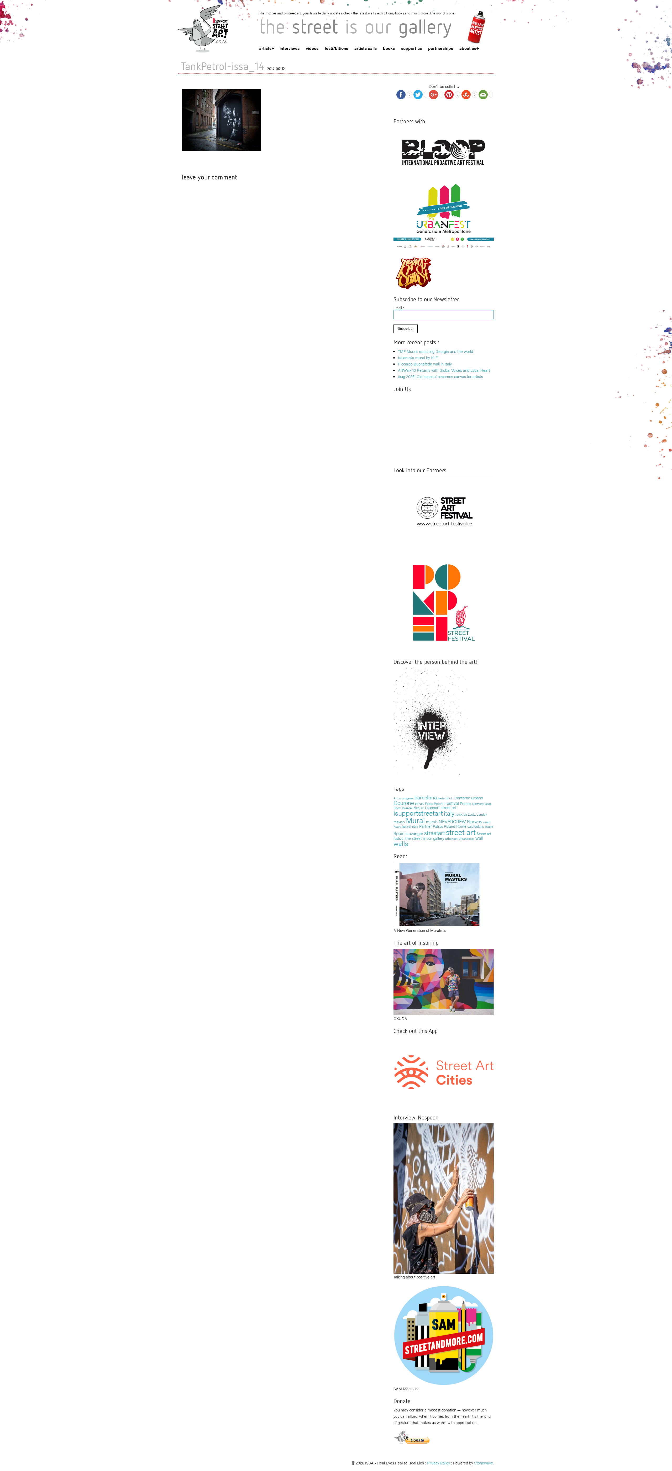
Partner (425, 826)
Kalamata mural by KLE (418, 357)
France (465, 803)
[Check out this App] (443, 1071)
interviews (290, 48)
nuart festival (402, 826)
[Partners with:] (443, 150)
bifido (449, 798)
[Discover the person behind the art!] (430, 723)
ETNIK (419, 803)
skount (489, 827)
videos (312, 48)
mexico (399, 821)
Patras (438, 826)
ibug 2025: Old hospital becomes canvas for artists (440, 376)
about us (467, 48)
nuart (487, 822)
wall (479, 838)
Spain (399, 833)
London (482, 814)
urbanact (451, 838)
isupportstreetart (418, 813)
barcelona (425, 797)
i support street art (440, 807)
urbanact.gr (466, 838)
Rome (461, 826)
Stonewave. (484, 1462)
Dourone (403, 802)
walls (400, 843)
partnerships (440, 48)
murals (432, 821)
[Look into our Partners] (443, 511)
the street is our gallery (424, 838)
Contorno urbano (468, 797)
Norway (474, 821)
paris (415, 827)
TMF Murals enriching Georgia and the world (435, 351)
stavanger (414, 833)
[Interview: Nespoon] (443, 1198)
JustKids (461, 814)
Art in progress (403, 798)
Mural (415, 820)
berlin (441, 798)
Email (398, 307)
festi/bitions (336, 48)
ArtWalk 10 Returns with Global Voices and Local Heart (444, 370)
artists (265, 48)
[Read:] (437, 894)
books (389, 48)
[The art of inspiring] (443, 981)
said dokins (476, 826)
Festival (451, 803)
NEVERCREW (452, 821)
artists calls (365, 48)
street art (461, 831)
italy (449, 812)
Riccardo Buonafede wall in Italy (425, 364)
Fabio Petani (434, 803)
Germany (478, 804)
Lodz (472, 814)
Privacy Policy (438, 1462)
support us (411, 48)
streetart (434, 833)
